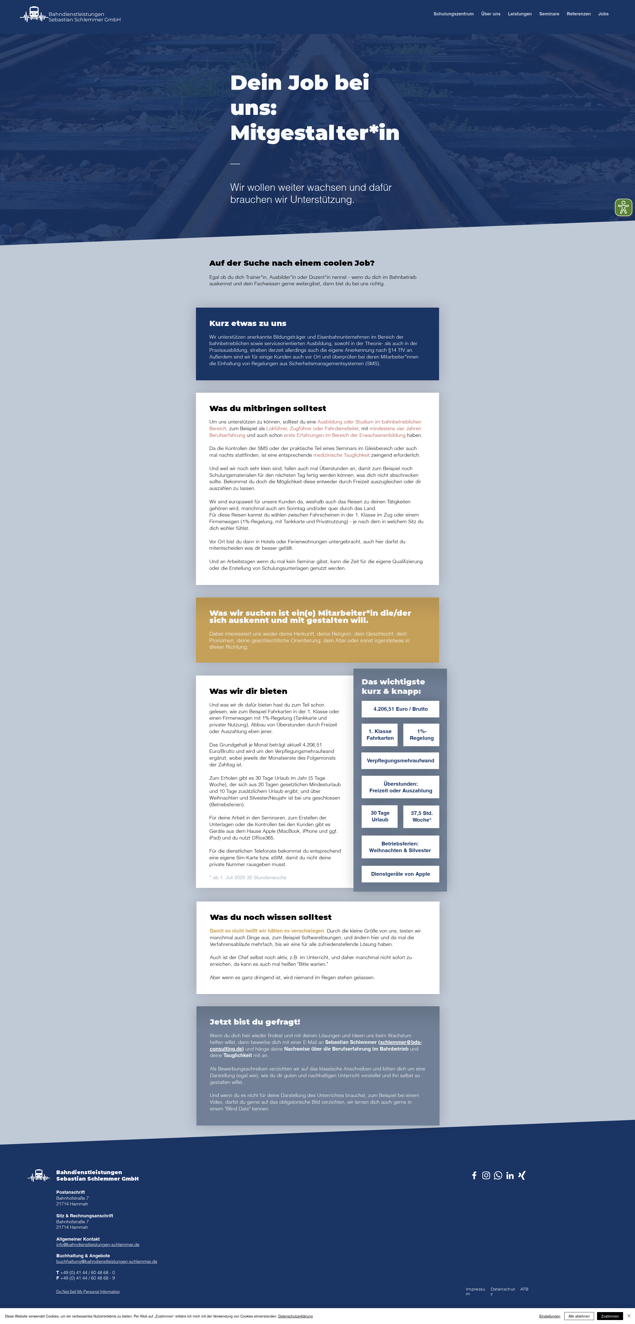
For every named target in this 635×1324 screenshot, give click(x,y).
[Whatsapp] (498, 1175)
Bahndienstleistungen (76, 14)
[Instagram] (486, 1175)
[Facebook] (474, 1175)
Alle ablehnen (579, 1316)
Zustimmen (610, 1316)
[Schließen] (629, 1316)
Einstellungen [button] (549, 1316)
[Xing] (522, 1175)
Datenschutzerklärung (295, 1316)
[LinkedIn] (510, 1175)
